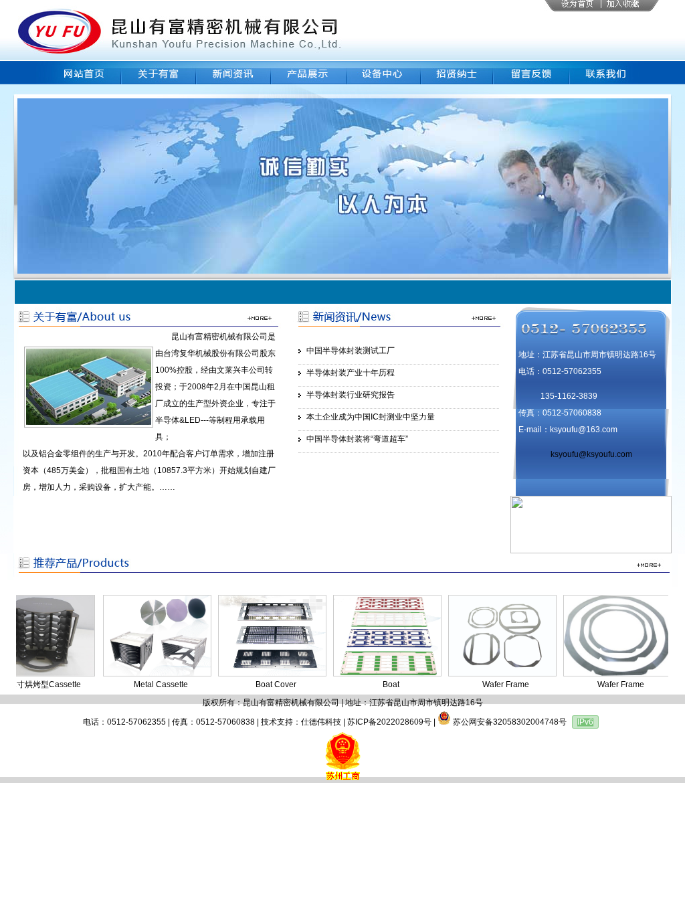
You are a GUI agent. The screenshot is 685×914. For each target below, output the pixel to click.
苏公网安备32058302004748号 (509, 722)
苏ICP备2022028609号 (389, 722)
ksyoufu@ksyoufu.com (591, 454)
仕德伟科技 (321, 722)
